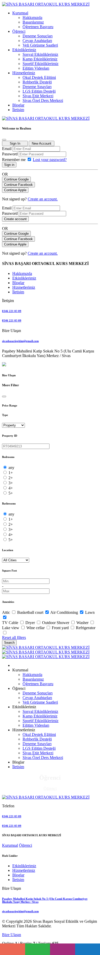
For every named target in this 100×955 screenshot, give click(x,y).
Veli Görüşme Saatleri (40, 45)
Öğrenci (50, 788)
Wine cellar (36, 628)
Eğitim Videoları (36, 68)
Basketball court (30, 612)
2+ (10, 478)
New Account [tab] (41, 143)
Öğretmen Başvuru (38, 27)
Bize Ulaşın (11, 934)
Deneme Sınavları (37, 86)
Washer (82, 622)
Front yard (61, 628)
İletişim (18, 767)
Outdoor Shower (56, 622)
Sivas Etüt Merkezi (38, 96)
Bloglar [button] (18, 283)
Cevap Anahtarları (37, 40)
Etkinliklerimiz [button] (24, 278)
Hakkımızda (32, 17)
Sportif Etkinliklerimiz (40, 63)
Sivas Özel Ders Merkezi (43, 100)
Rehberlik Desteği (37, 82)
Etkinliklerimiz (24, 866)
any (11, 467)
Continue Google (16, 179)
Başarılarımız (33, 22)
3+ (10, 483)
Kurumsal (10, 845)
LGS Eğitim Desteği (39, 91)
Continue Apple (15, 190)
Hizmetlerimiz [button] (23, 287)
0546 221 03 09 (11, 320)
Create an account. (43, 199)
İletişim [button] (18, 292)
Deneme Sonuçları (38, 36)
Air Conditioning (64, 612)
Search (9, 643)
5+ (10, 493)
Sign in (9, 165)
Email (7, 148)
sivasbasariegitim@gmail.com (20, 340)
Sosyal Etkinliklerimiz (40, 54)
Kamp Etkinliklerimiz (40, 59)
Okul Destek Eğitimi (39, 77)
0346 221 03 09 (11, 311)
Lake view (11, 628)
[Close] (4, 140)
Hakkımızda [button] (22, 273)
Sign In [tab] (15, 143)
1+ (10, 472)
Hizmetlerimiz (23, 870)
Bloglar (18, 875)
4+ (10, 488)
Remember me (14, 159)
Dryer (30, 622)
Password (10, 154)
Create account (15, 219)
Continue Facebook (18, 185)
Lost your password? (50, 159)
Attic (6, 612)
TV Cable (10, 622)
